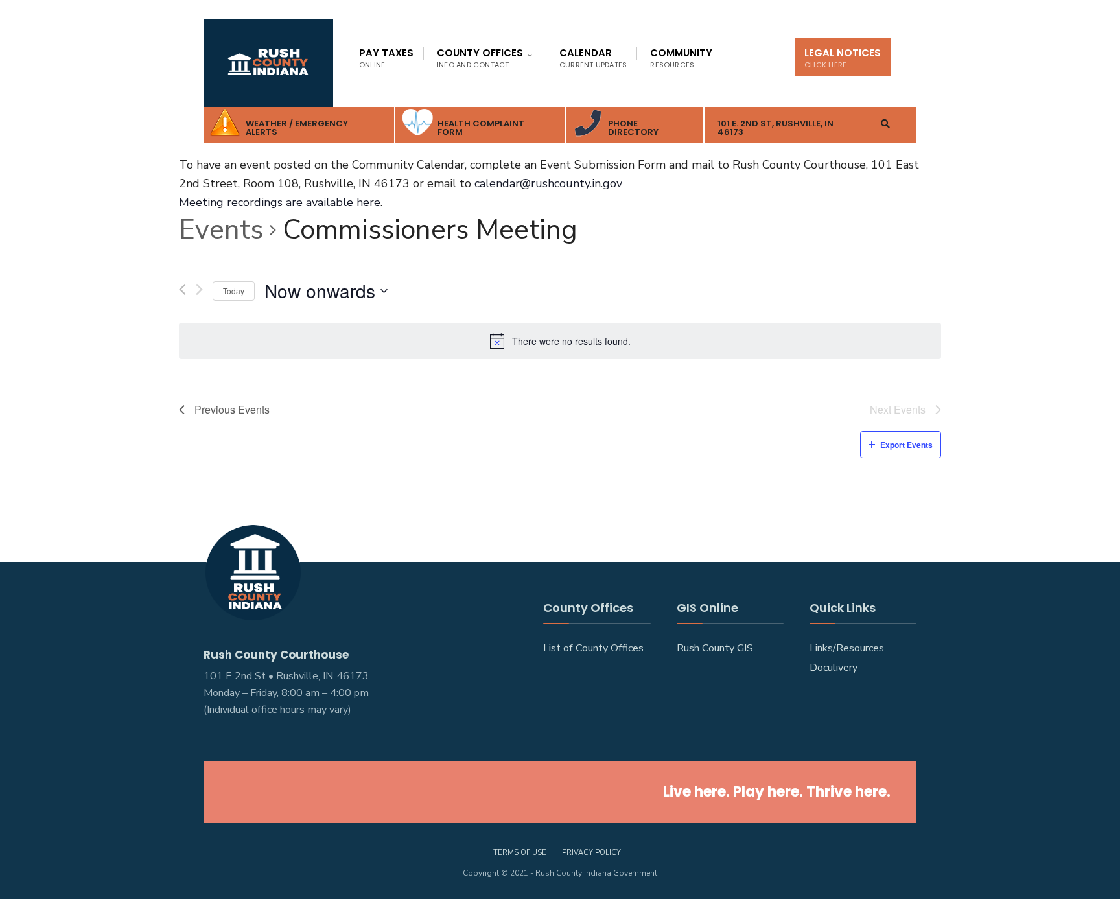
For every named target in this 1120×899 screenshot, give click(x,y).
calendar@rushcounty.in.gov (548, 183)
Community (681, 58)
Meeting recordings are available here (279, 202)
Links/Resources (847, 648)
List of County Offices (593, 648)
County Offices (480, 58)
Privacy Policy (591, 853)
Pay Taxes (386, 58)
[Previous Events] (182, 289)
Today (233, 290)
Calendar (593, 58)
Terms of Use (519, 853)
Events (221, 229)
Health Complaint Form (481, 127)
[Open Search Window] (885, 123)
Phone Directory (633, 127)
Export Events (906, 444)
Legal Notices (842, 58)
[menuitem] (484, 56)
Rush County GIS (715, 648)
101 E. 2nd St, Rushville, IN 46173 (776, 127)
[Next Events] (199, 291)
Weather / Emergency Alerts (297, 127)
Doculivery (834, 667)
